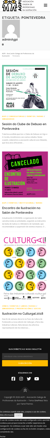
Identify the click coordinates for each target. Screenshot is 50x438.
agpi (4, 116)
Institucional (26, 203)
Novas (40, 116)
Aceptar (18, 415)
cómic (5, 306)
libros (24, 306)
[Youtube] (37, 379)
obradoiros (8, 119)
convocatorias (17, 116)
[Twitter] (29, 379)
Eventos (31, 116)
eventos (13, 203)
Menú (45, 5)
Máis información (7, 415)
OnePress (38, 400)
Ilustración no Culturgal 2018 (22, 313)
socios (37, 308)
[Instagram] (21, 379)
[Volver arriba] (25, 391)
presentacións (24, 308)
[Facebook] (13, 379)
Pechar (3, 436)
